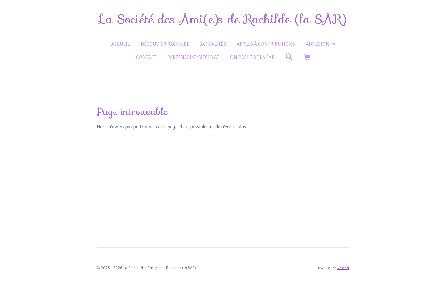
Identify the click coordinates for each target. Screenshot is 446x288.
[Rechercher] (289, 56)
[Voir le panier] (307, 57)
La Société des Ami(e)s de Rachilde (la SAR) (223, 19)
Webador (343, 268)
